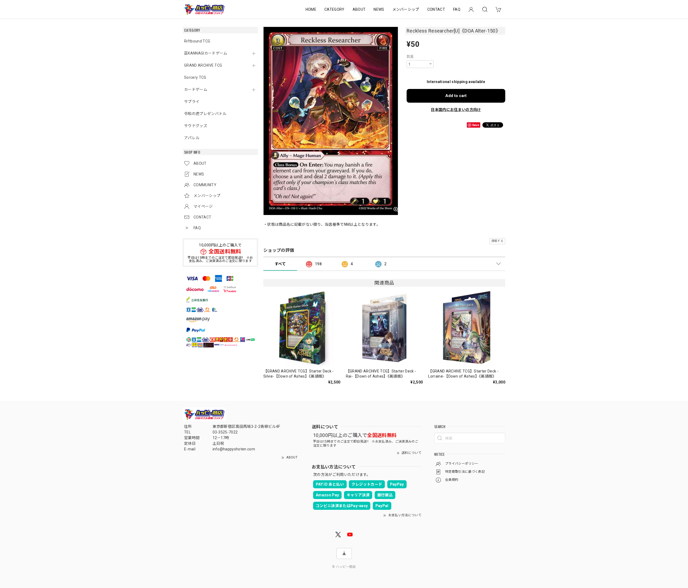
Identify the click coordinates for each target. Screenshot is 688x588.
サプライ (191, 101)
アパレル (191, 138)
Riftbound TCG (197, 41)
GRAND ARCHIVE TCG (203, 65)
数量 (410, 57)
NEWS (379, 9)
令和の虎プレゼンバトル (205, 114)
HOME (311, 9)
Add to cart (456, 95)
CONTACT (436, 9)
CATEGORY (334, 9)
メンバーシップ (405, 9)
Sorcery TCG (195, 77)
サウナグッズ (195, 126)
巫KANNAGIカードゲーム (205, 53)
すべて (280, 264)
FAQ (456, 9)
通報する (497, 241)
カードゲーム (195, 89)
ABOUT (359, 9)
